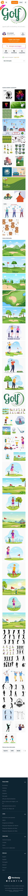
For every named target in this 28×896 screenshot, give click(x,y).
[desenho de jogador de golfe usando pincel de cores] (17, 104)
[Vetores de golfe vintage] (9, 168)
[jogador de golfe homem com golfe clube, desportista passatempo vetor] (17, 778)
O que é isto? (16, 57)
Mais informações (7, 60)
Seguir (23, 34)
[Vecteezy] (2, 2)
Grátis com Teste (14, 40)
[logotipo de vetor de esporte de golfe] (8, 94)
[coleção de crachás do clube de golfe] (8, 190)
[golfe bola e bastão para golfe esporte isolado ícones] (9, 514)
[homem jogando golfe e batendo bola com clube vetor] (9, 794)
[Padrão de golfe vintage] (7, 125)
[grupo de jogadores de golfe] (7, 106)
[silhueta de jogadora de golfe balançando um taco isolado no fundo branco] (8, 882)
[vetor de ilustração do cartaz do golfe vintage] (8, 213)
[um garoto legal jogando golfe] (8, 492)
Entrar (21, 2)
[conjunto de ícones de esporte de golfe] (8, 178)
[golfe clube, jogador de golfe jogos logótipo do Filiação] (8, 847)
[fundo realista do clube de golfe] (9, 116)
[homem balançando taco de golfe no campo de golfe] (18, 502)
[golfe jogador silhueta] (7, 753)
